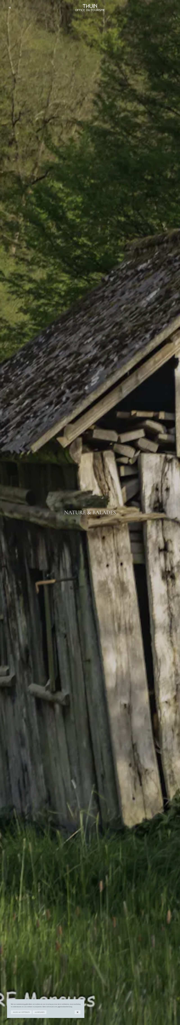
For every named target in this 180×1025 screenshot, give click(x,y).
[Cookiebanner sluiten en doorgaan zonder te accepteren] (77, 1012)
